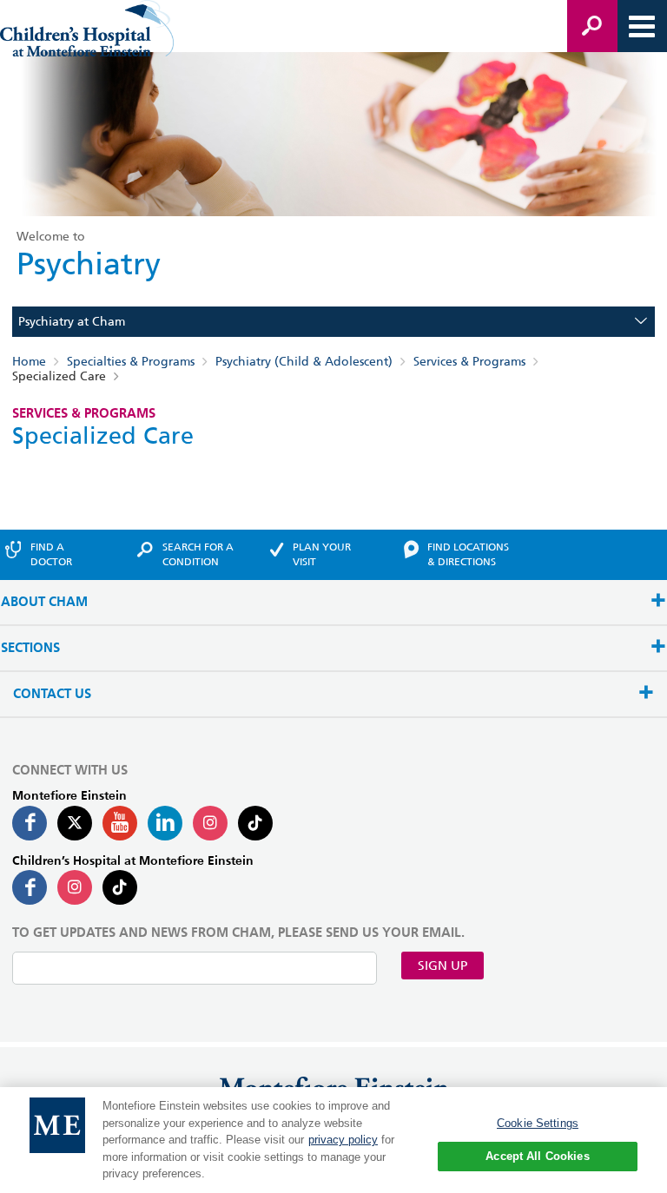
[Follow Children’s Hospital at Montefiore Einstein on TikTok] (119, 887)
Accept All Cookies (537, 1156)
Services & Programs (469, 361)
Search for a (198, 554)
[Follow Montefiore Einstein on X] (74, 823)
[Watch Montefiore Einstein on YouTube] (119, 823)
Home (29, 361)
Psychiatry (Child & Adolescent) (304, 361)
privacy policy (343, 1139)
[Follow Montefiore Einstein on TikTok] (255, 823)
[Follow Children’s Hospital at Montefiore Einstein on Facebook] (29, 887)
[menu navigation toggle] (642, 26)
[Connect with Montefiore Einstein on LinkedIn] (165, 823)
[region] (333, 1140)
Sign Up (442, 965)
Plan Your (322, 554)
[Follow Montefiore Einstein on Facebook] (29, 823)
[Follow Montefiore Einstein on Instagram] (210, 823)
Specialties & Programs (131, 361)
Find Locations (468, 554)
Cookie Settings (537, 1123)
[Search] (592, 26)
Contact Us (52, 694)
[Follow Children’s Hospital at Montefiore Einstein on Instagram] (74, 887)
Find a (51, 554)
